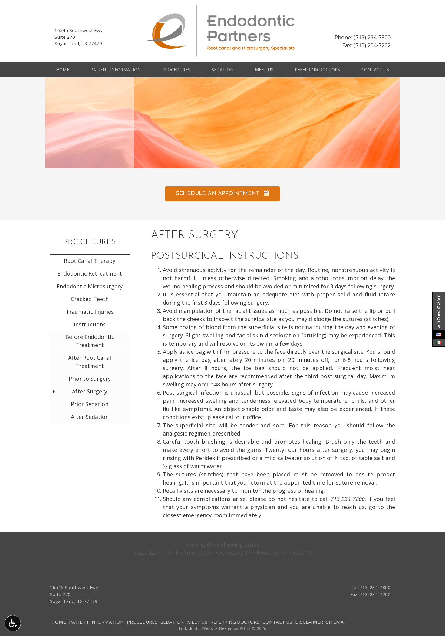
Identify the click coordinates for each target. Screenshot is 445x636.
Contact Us (375, 69)
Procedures (176, 69)
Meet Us (264, 69)
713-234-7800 (375, 587)
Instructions (90, 324)
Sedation (222, 69)
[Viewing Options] (13, 623)
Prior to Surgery (90, 378)
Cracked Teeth (90, 299)
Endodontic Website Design (205, 628)
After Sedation (90, 416)
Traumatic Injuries (90, 311)
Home (62, 69)
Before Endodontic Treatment (89, 341)
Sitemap (336, 622)
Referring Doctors (317, 69)
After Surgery (89, 391)
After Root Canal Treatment (89, 361)
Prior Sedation (89, 404)
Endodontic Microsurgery (90, 286)
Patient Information (116, 69)
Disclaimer (309, 622)
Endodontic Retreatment (89, 273)
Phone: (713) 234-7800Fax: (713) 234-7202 (363, 41)
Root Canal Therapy (89, 260)
